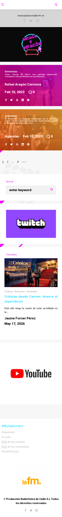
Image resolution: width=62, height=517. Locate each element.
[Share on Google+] (17, 100)
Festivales (31, 291)
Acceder (6, 437)
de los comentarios (15, 446)
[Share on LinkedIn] (22, 100)
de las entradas (13, 442)
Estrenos (20, 291)
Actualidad (11, 115)
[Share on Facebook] (6, 100)
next (24, 161)
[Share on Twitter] (11, 100)
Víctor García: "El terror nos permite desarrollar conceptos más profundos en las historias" (31, 75)
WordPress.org (10, 451)
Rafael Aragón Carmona (23, 84)
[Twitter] (31, 21)
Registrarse (8, 432)
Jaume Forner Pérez (20, 318)
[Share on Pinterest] (28, 100)
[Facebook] (24, 21)
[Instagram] (37, 21)
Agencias (12, 136)
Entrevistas (11, 71)
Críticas (8, 291)
